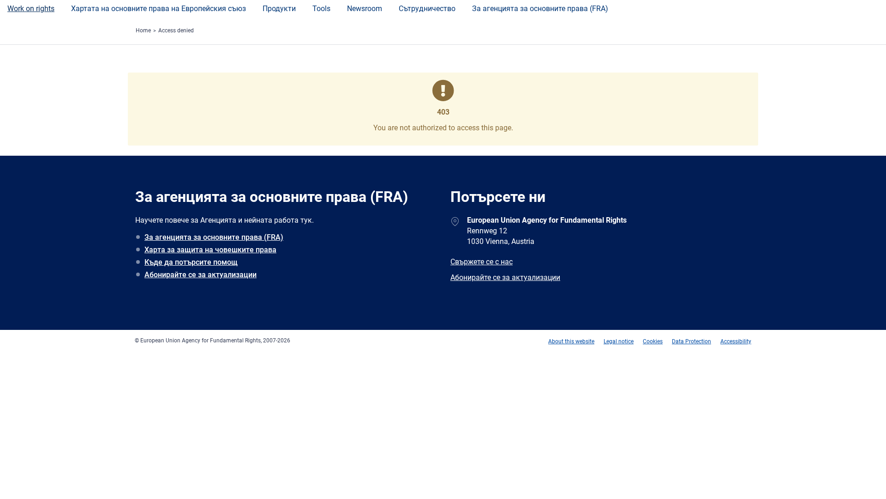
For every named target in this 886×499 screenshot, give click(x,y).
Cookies (653, 341)
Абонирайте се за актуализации (200, 274)
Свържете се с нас (481, 261)
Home (143, 30)
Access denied (176, 30)
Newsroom (364, 8)
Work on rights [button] (30, 8)
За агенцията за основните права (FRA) (540, 8)
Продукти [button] (279, 8)
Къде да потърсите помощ (191, 262)
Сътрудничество (427, 8)
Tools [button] (321, 8)
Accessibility (735, 341)
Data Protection (691, 341)
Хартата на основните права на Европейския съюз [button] (158, 8)
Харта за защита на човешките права (210, 249)
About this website (571, 341)
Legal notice (619, 341)
